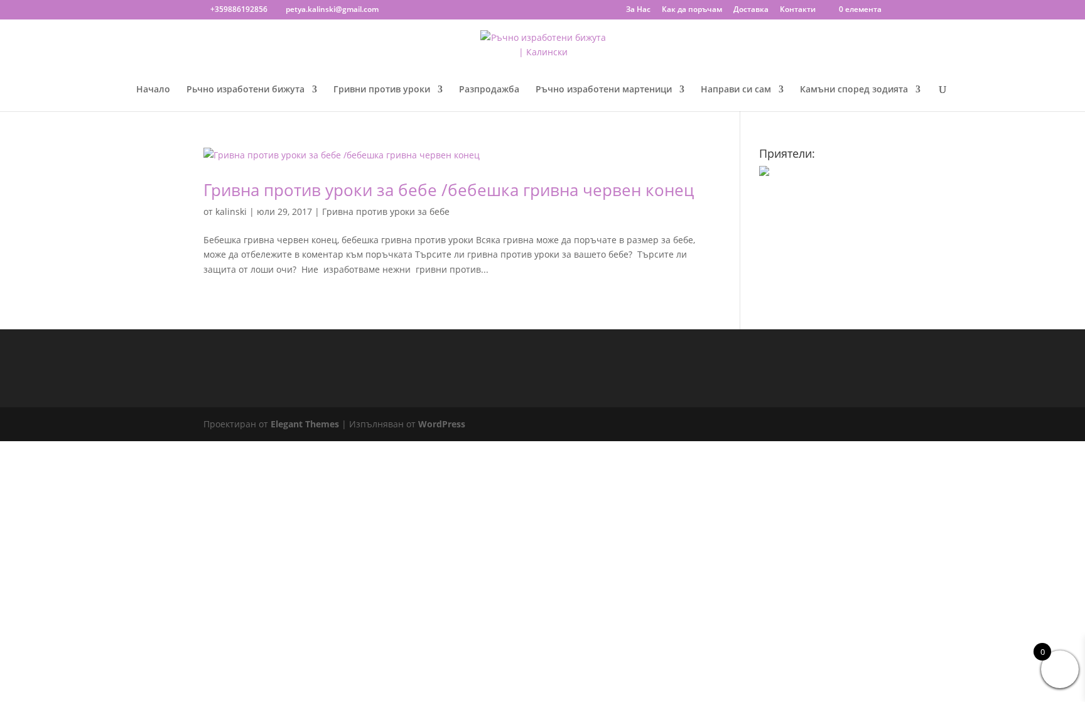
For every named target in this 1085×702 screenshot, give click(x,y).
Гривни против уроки (381, 90)
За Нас (638, 10)
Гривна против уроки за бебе (386, 211)
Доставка (751, 10)
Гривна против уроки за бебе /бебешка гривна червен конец (448, 189)
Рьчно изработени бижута (245, 90)
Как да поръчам (692, 10)
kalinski (231, 211)
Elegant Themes (305, 424)
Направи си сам (736, 90)
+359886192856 (238, 9)
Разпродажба (489, 90)
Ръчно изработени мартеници (604, 90)
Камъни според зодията (854, 90)
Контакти (798, 10)
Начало (153, 90)
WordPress (441, 424)
